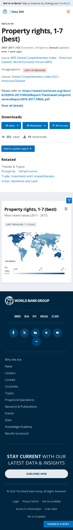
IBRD (17, 316)
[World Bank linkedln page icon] (35, 333)
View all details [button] (12, 106)
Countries (11, 386)
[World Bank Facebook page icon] (13, 333)
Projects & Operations (19, 400)
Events (9, 413)
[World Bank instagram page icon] (46, 333)
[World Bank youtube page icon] (57, 333)
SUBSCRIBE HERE (36, 473)
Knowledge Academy (18, 427)
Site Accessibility (51, 501)
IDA (26, 316)
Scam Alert (51, 509)
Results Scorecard (17, 433)
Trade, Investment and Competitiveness (27, 176)
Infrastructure (27, 171)
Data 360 (18, 12)
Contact (10, 380)
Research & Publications (21, 407)
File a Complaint (36, 516)
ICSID (55, 316)
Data (8, 420)
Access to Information (28, 509)
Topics (9, 393)
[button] (18, 148)
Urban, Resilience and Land (19, 181)
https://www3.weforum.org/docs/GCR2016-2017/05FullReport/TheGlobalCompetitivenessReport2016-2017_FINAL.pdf (36, 95)
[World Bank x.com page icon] (24, 333)
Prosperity (8, 171)
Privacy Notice (30, 501)
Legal (15, 501)
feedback (64, 3)
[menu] (68, 11)
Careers (10, 373)
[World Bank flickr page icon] (36, 342)
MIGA (44, 316)
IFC (35, 316)
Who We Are (13, 360)
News (8, 366)
